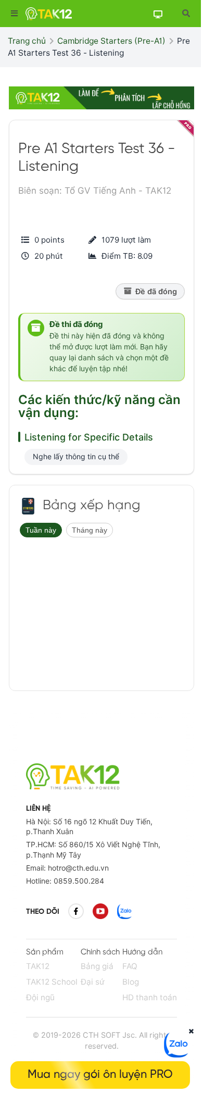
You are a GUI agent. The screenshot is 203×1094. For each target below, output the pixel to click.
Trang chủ (27, 41)
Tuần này (41, 530)
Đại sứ (93, 982)
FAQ (129, 966)
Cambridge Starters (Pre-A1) (111, 41)
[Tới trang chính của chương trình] (28, 506)
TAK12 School (52, 982)
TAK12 (37, 966)
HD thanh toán (149, 997)
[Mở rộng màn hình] (185, 13)
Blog (130, 982)
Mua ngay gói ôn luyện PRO (100, 1074)
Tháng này (89, 530)
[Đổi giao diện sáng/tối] (158, 14)
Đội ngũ (40, 997)
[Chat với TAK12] (177, 1054)
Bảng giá (97, 966)
